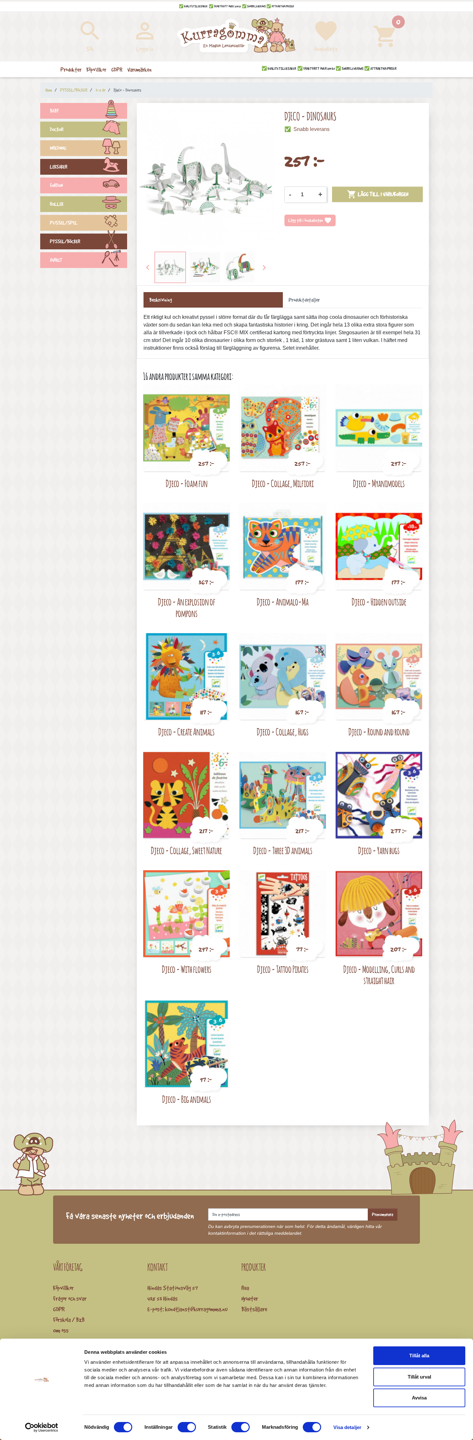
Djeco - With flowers (186, 969)
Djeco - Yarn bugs (379, 850)
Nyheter (249, 1298)
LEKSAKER (58, 167)
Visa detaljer (347, 1427)
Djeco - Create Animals (186, 731)
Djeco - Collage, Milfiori (283, 483)
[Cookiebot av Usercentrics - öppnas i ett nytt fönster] (42, 1427)
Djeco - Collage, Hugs (283, 731)
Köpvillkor (63, 1287)
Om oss (61, 1330)
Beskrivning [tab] (160, 300)
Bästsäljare (254, 1309)
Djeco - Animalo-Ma (283, 601)
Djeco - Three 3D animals (282, 850)
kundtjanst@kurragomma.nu (196, 1309)
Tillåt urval (419, 1377)
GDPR (59, 1309)
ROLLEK (56, 204)
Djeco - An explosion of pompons (186, 607)
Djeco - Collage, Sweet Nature (186, 850)
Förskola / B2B (69, 1319)
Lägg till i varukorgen (377, 194)
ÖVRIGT (56, 260)
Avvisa (419, 1397)
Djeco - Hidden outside (379, 601)
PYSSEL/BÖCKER (65, 241)
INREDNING (58, 148)
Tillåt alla (419, 1355)
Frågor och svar (70, 1298)
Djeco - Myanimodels (379, 483)
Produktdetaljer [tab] (304, 300)
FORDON (56, 185)
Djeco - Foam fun (187, 483)
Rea (245, 1287)
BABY (54, 111)
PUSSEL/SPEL (64, 223)
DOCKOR (56, 129)
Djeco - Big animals (186, 1099)
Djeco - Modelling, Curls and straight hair (379, 975)
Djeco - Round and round (379, 731)
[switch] (187, 1427)
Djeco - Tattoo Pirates (283, 969)
